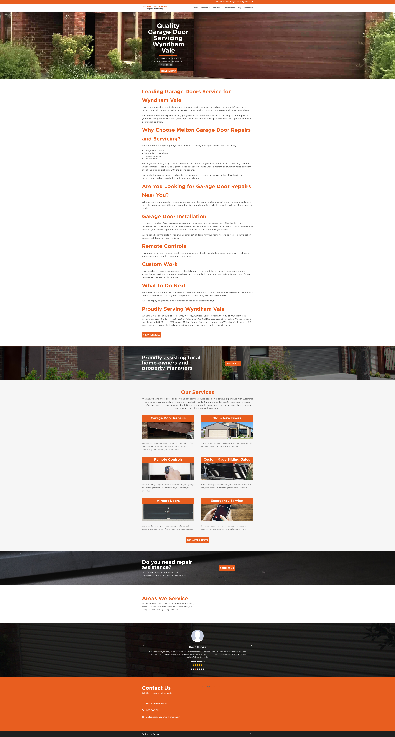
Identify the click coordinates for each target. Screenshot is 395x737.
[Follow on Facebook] (251, 734)
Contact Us (248, 8)
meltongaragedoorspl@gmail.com (162, 717)
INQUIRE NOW (168, 71)
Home (195, 8)
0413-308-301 (220, 2)
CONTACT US (233, 363)
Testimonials (230, 8)
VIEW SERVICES (151, 335)
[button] (191, 669)
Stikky (156, 734)
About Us (216, 8)
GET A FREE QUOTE (197, 540)
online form (215, 687)
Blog (239, 8)
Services (204, 8)
